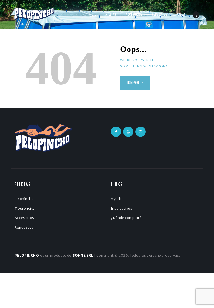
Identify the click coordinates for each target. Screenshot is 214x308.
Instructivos (121, 208)
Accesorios (24, 218)
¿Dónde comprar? (126, 218)
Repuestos (24, 227)
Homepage (133, 83)
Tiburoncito (25, 208)
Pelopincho (24, 199)
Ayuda (116, 199)
